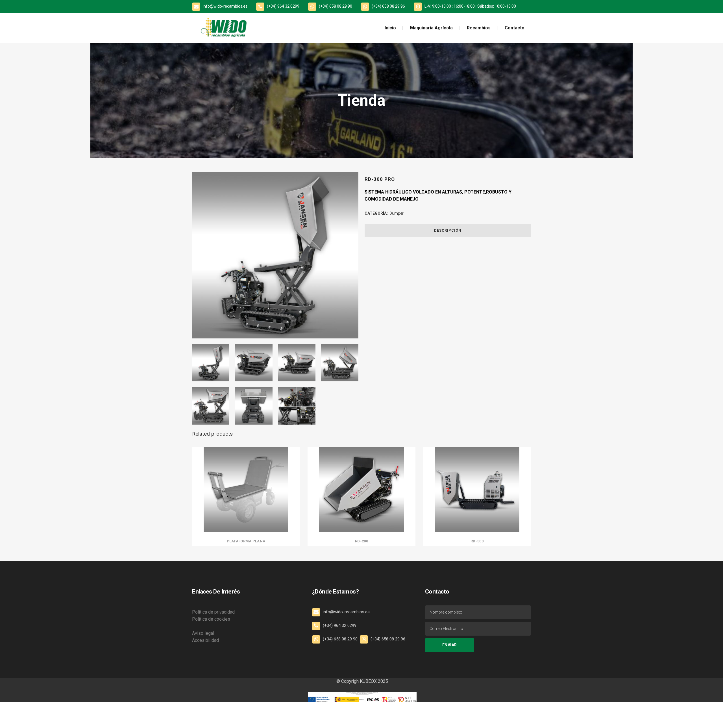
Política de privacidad (213, 612)
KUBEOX (368, 681)
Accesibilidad (205, 640)
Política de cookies (211, 619)
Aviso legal (203, 633)
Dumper (396, 213)
